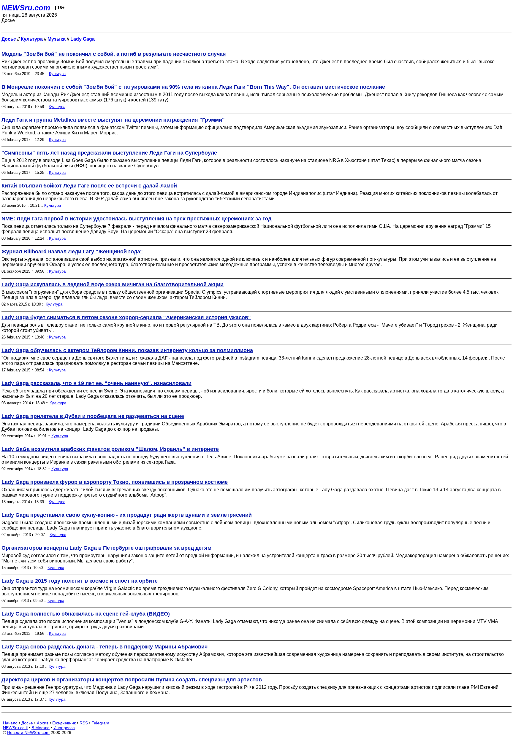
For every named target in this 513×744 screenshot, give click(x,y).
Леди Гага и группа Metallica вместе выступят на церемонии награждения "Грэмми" (113, 120)
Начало (10, 723)
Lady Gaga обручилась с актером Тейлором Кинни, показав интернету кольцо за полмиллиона (127, 350)
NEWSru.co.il (15, 727)
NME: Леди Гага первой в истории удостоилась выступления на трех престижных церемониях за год (136, 219)
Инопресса (64, 727)
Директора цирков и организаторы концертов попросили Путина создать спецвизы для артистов (131, 680)
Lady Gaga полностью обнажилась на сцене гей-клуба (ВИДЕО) (85, 614)
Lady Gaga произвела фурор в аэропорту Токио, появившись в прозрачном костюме (114, 482)
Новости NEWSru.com (28, 732)
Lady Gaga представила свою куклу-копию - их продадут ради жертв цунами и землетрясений (126, 515)
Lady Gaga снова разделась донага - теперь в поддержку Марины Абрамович (104, 647)
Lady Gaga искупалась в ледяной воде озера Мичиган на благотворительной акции (112, 284)
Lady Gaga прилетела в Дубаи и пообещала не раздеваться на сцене (92, 416)
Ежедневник (64, 723)
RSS (84, 723)
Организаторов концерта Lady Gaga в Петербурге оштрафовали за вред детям (106, 548)
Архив (42, 723)
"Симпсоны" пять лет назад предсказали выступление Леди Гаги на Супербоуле (109, 153)
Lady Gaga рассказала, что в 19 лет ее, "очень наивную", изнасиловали (96, 383)
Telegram (100, 723)
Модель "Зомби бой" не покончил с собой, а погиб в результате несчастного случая (113, 54)
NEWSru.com (25, 7)
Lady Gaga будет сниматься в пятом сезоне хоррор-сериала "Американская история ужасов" (126, 317)
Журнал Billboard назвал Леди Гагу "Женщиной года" (72, 252)
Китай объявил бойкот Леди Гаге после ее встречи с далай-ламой (89, 186)
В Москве (40, 727)
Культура (57, 73)
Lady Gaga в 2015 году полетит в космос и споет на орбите (79, 581)
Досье (27, 723)
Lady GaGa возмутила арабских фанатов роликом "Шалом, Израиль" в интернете (110, 449)
